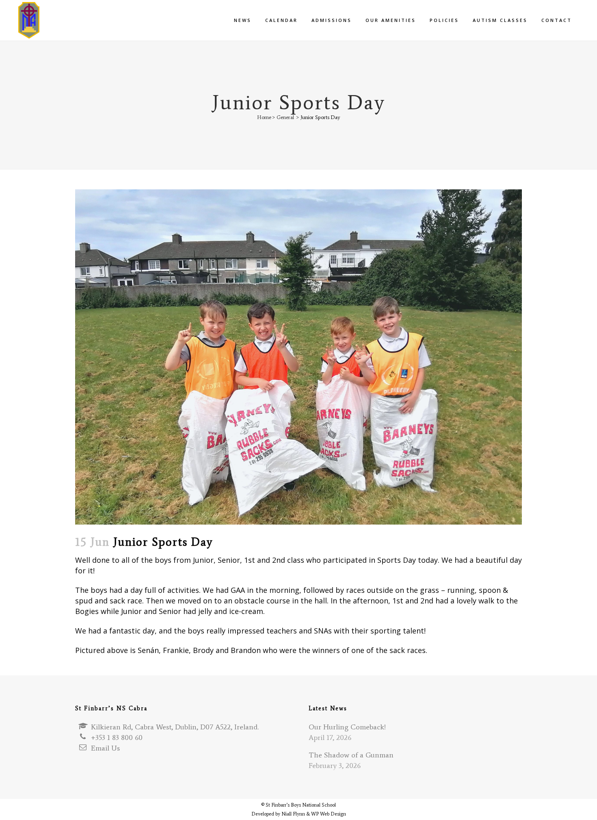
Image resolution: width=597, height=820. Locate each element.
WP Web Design (328, 814)
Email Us (105, 748)
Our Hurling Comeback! (347, 726)
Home (264, 117)
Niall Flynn (293, 814)
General (285, 117)
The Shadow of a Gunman (351, 755)
